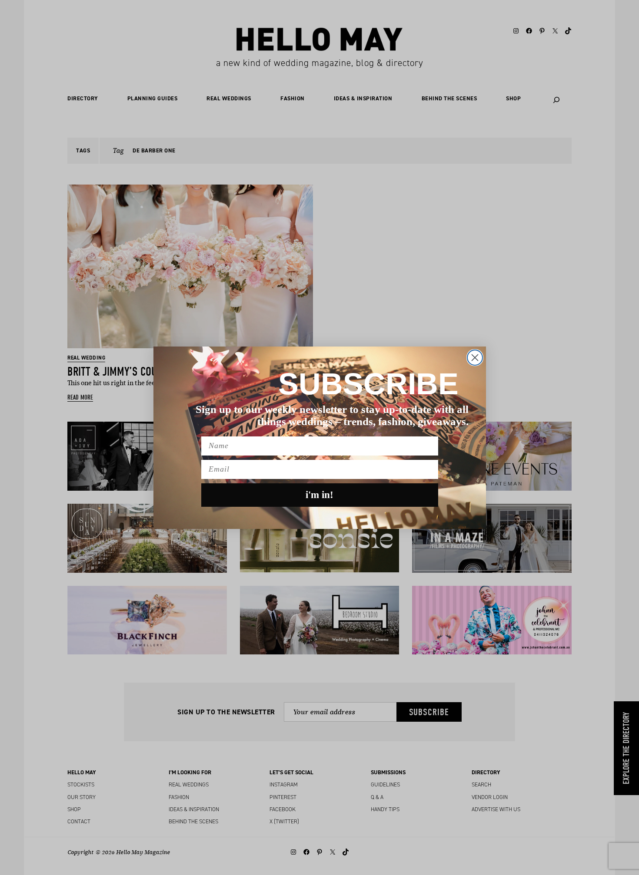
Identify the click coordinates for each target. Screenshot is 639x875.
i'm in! (319, 494)
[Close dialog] (475, 357)
